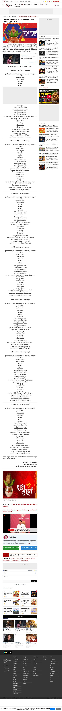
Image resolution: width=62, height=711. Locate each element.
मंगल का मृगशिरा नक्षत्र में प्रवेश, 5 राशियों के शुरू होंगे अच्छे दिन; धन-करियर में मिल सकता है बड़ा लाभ (48, 76)
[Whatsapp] (52, 1)
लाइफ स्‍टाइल (27, 558)
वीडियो (42, 85)
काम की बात (15, 683)
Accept (52, 708)
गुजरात (14, 677)
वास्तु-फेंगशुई (52, 669)
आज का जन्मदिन (53, 661)
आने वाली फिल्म (26, 673)
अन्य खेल (44, 659)
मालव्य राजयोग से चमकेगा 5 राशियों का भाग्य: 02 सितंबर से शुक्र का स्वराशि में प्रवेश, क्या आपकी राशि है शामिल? (49, 154)
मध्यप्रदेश (15, 673)
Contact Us (25, 698)
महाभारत (35, 669)
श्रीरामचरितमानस (17, 6)
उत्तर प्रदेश (15, 661)
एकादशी (34, 659)
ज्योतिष (45, 4)
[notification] (58, 5)
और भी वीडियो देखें (43, 88)
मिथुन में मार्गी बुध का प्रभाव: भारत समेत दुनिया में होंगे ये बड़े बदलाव (48, 58)
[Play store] (55, 5)
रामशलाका (52, 673)
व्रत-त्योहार (35, 671)
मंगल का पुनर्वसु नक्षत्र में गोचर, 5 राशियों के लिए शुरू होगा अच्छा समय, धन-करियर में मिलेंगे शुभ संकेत (48, 163)
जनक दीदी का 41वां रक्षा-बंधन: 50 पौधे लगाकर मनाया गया (48, 144)
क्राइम (14, 687)
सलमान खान (25, 677)
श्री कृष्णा (35, 665)
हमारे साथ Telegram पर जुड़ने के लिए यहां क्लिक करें (29, 548)
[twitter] (43, 1)
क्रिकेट (41, 4)
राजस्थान (14, 681)
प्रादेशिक (14, 671)
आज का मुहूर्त (52, 663)
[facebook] (41, 1)
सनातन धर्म (35, 663)
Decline (58, 708)
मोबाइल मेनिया (15, 693)
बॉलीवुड (20, 4)
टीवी (24, 681)
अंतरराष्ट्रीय (15, 667)
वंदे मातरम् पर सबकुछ (28, 4)
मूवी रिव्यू (24, 665)
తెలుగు (18, 1)
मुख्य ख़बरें (15, 663)
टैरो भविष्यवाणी (52, 671)
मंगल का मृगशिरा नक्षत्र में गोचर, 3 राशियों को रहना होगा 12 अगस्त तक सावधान (49, 39)
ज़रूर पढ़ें (43, 36)
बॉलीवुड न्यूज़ (25, 659)
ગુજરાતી (29, 1)
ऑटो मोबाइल (15, 685)
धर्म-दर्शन (34, 673)
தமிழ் (11, 1)
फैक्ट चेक (15, 689)
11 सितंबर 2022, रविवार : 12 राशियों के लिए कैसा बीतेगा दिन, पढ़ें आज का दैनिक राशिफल (22, 555)
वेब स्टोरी (24, 663)
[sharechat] (45, 1)
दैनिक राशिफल (52, 659)
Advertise (15, 698)
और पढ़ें (29, 543)
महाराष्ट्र (14, 679)
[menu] (4, 5)
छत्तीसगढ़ (15, 675)
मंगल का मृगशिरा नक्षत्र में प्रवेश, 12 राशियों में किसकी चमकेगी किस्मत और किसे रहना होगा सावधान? (48, 67)
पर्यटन (24, 669)
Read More (11, 529)
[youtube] (49, 1)
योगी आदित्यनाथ (16, 659)
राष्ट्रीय (14, 665)
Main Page (5, 698)
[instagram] (47, 1)
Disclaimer (20, 698)
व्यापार (14, 691)
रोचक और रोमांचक (24, 560)
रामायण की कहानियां (15, 560)
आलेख (24, 667)
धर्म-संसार (35, 4)
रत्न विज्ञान (51, 681)
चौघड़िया (51, 675)
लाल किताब (52, 667)
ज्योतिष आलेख (14, 16)
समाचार (15, 4)
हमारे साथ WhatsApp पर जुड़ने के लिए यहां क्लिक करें (11, 548)
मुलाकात (24, 683)
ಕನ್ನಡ (26, 1)
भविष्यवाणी (35, 661)
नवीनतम (43, 123)
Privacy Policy (30, 698)
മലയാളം (22, 1)
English (7, 1)
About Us (10, 698)
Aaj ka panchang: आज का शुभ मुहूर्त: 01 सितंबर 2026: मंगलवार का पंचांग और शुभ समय (48, 126)
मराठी (14, 1)
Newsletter (55, 1)
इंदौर (14, 669)
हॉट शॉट (24, 661)
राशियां (51, 665)
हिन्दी (4, 1)
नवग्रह (51, 679)
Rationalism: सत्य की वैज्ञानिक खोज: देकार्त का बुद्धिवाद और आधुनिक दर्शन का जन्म (49, 48)
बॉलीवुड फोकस (25, 675)
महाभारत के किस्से (6, 560)
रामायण (34, 667)
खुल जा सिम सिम (26, 671)
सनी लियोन (25, 679)
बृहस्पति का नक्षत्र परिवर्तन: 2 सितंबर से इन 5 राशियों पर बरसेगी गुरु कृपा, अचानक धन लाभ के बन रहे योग (48, 135)
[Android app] (8, 652)
